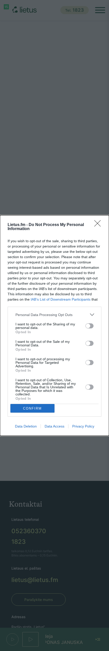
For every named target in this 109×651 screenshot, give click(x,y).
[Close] (99, 225)
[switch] (89, 325)
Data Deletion (26, 426)
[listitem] (54, 314)
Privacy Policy (83, 426)
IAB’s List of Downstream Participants (60, 299)
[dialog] (54, 325)
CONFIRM (32, 408)
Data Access (54, 426)
